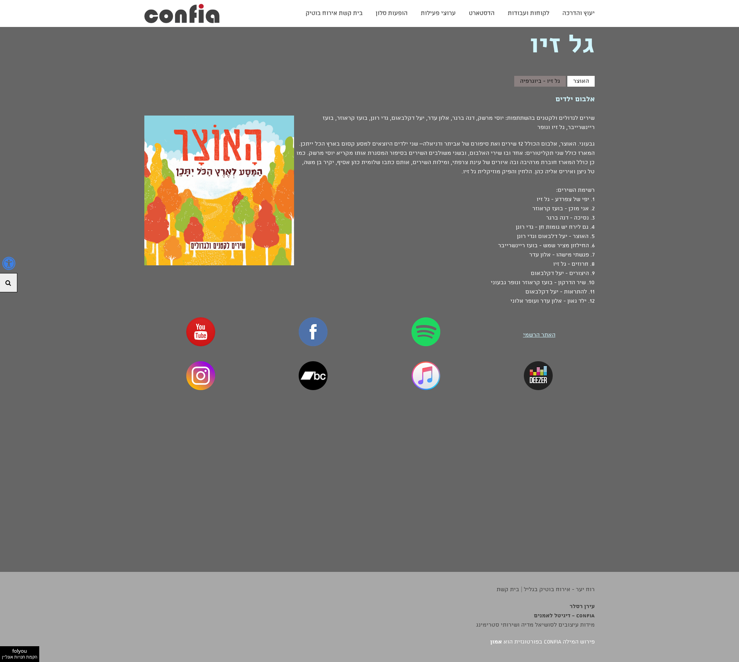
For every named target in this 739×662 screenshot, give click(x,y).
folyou (19, 653)
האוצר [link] (581, 81)
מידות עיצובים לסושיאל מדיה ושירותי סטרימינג (535, 625)
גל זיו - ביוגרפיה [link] (540, 81)
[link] (181, 13)
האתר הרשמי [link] (539, 335)
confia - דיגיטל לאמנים (564, 615)
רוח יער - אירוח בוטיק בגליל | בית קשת (546, 589)
